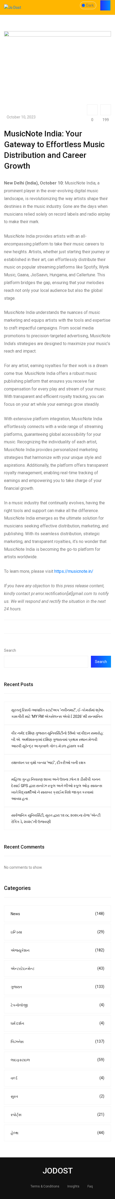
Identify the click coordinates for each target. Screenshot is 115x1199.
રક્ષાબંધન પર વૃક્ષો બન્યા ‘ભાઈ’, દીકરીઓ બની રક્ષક (48, 762)
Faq (90, 1186)
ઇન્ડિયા (57, 932)
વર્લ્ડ (57, 1078)
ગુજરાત (57, 986)
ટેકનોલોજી (57, 1005)
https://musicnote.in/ (73, 571)
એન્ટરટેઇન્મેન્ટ (57, 968)
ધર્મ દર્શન (57, 1023)
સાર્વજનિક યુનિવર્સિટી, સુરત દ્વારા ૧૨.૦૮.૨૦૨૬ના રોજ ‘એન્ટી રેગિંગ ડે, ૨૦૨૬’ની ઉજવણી (56, 818)
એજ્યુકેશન (57, 950)
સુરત (57, 1096)
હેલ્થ (57, 1133)
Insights (73, 1186)
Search (10, 650)
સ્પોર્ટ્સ (57, 1114)
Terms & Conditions (44, 1186)
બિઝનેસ (57, 1041)
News (57, 913)
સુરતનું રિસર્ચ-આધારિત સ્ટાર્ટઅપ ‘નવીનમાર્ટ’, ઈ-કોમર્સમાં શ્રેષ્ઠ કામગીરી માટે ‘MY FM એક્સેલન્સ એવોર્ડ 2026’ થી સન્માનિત (57, 713)
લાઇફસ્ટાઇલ (57, 1059)
